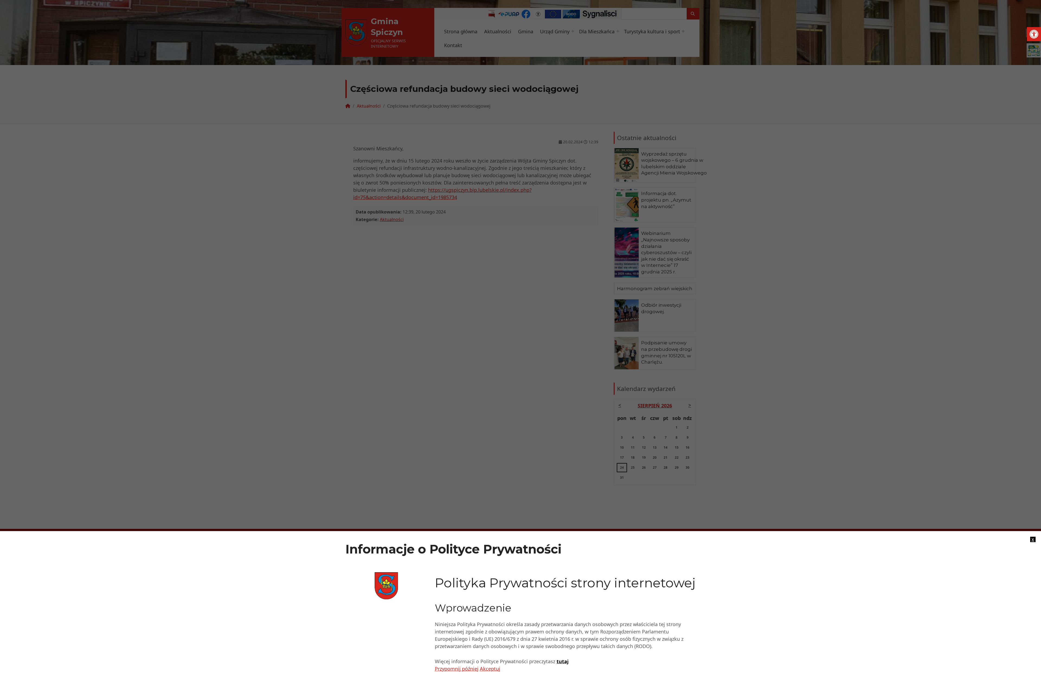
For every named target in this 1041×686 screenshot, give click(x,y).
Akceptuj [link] (490, 668)
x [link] (1033, 539)
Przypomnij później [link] (456, 668)
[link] (1034, 34)
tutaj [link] (562, 661)
